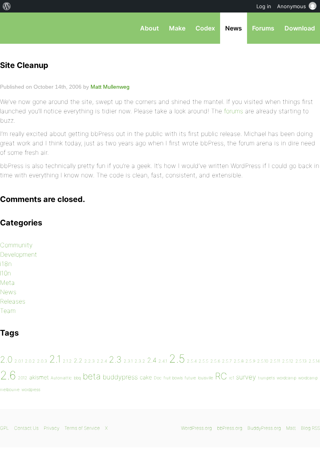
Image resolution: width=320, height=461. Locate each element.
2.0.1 (18, 361)
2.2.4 (102, 361)
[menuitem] (7, 6)
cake (146, 377)
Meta (7, 282)
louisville (205, 378)
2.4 (151, 360)
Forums (263, 28)
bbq (77, 378)
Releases (12, 301)
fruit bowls (173, 378)
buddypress (120, 377)
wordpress (30, 389)
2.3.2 (140, 361)
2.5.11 (275, 361)
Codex (205, 28)
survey (246, 377)
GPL (4, 428)
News (233, 28)
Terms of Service (82, 428)
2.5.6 (215, 361)
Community (16, 245)
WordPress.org (196, 428)
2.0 (6, 359)
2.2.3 (89, 361)
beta (92, 376)
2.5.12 (287, 361)
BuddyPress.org (264, 428)
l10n (5, 273)
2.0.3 (42, 361)
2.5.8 (239, 361)
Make (177, 28)
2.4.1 (162, 361)
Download (299, 28)
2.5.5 (203, 361)
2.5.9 (250, 361)
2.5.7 (227, 361)
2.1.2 (67, 361)
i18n (6, 264)
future (190, 378)
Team (8, 310)
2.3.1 (128, 361)
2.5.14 (314, 361)
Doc (158, 378)
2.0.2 (30, 361)
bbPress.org (12, 28)
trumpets (266, 378)
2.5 (177, 358)
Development (18, 254)
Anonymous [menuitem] (291, 6)
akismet (39, 377)
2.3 (115, 359)
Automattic (61, 378)
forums (233, 111)
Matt (291, 428)
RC (221, 376)
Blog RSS (310, 428)
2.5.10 (262, 361)
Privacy (51, 428)
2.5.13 (301, 361)
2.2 (78, 360)
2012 (22, 378)
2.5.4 (192, 361)
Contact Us (26, 428)
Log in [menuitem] (263, 6)
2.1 (55, 359)
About (149, 28)
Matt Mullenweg (110, 87)
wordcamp (286, 378)
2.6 (8, 375)
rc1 (231, 378)
